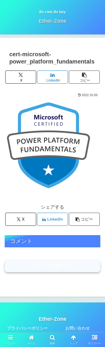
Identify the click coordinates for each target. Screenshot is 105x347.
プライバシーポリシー (27, 328)
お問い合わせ (77, 328)
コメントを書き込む (53, 265)
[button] (84, 77)
